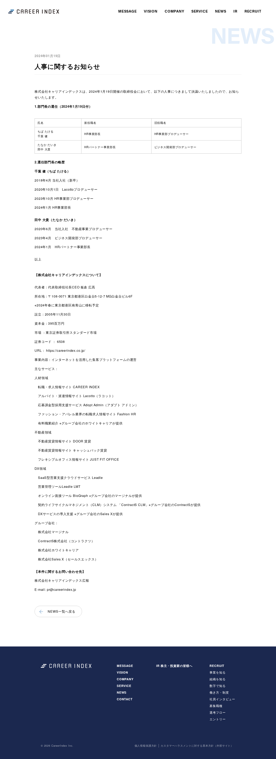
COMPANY (174, 11)
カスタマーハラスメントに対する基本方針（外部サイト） (197, 745)
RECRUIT (217, 665)
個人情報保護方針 (146, 745)
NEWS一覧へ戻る (61, 611)
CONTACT (125, 699)
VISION (151, 11)
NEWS (220, 11)
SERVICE (199, 11)
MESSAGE (127, 11)
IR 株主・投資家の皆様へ (174, 665)
